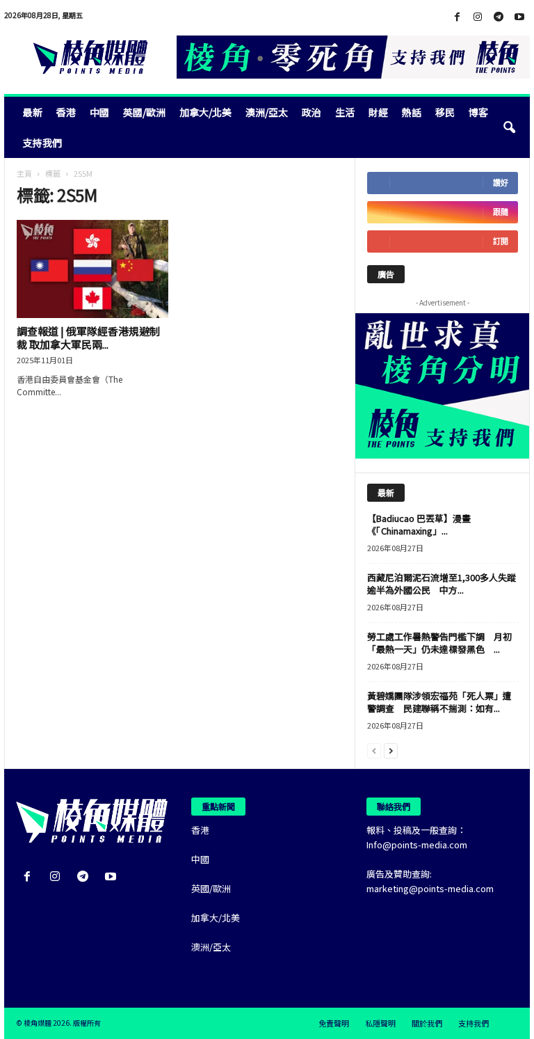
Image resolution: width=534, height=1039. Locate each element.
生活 (345, 112)
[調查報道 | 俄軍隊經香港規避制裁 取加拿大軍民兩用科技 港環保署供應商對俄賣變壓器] (92, 269)
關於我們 (427, 1023)
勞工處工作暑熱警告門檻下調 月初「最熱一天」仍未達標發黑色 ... (439, 643)
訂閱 (500, 241)
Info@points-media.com (416, 844)
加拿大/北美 (205, 112)
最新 (32, 112)
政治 (311, 112)
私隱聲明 (380, 1023)
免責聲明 (333, 1023)
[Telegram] (498, 17)
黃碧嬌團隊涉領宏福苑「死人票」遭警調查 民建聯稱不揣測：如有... (439, 702)
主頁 (24, 173)
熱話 (411, 112)
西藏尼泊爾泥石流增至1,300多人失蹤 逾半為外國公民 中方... (446, 583)
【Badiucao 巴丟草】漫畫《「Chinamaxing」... (419, 524)
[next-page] (391, 750)
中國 (99, 112)
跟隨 (500, 212)
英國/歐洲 (144, 112)
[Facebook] (456, 17)
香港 (66, 112)
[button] (509, 127)
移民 (445, 112)
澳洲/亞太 (266, 112)
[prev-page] (374, 750)
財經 (378, 112)
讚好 (500, 182)
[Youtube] (519, 17)
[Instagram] (477, 17)
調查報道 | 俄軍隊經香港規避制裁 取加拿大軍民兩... (88, 337)
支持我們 (42, 143)
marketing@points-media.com (430, 888)
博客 (478, 112)
